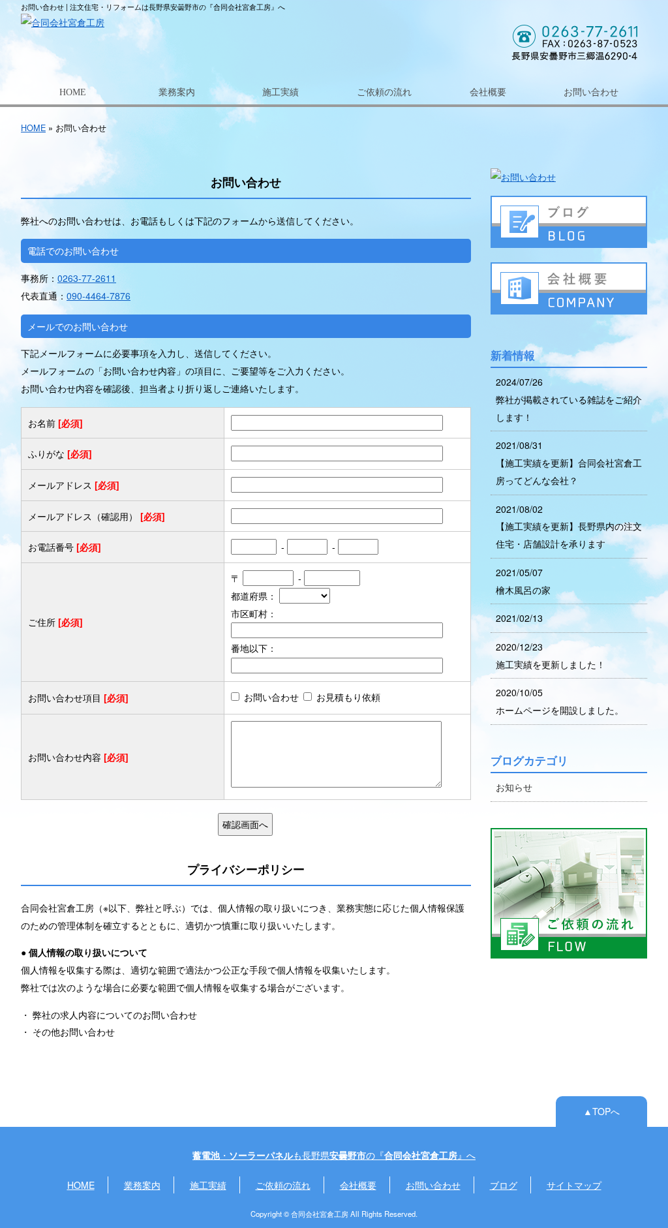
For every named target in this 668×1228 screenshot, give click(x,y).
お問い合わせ (591, 92)
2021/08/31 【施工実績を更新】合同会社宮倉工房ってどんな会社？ (569, 462)
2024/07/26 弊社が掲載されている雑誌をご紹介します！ (569, 399)
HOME (72, 92)
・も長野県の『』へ (334, 1154)
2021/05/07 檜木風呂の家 (523, 581)
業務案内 (177, 92)
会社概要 (488, 92)
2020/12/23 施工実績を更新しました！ (550, 655)
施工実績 (280, 92)
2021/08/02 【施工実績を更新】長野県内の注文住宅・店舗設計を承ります (569, 526)
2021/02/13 (519, 617)
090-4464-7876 (98, 295)
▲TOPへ (601, 1111)
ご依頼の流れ (384, 92)
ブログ (503, 1184)
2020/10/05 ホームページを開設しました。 (560, 701)
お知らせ (514, 786)
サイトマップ (574, 1184)
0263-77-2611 (86, 277)
